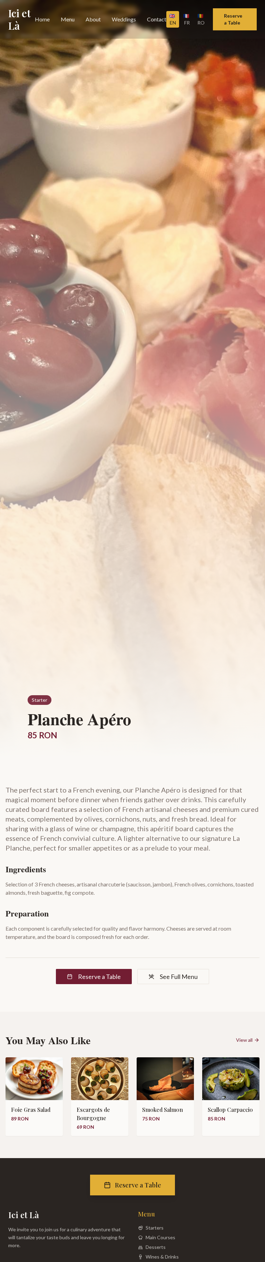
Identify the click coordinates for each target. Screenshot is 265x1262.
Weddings (124, 19)
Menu (68, 19)
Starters (155, 1228)
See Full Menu (179, 976)
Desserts (156, 1247)
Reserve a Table (233, 19)
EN (172, 19)
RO (201, 19)
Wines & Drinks (162, 1257)
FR (186, 19)
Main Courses (160, 1237)
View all (244, 1040)
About (93, 19)
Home (42, 19)
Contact (156, 19)
